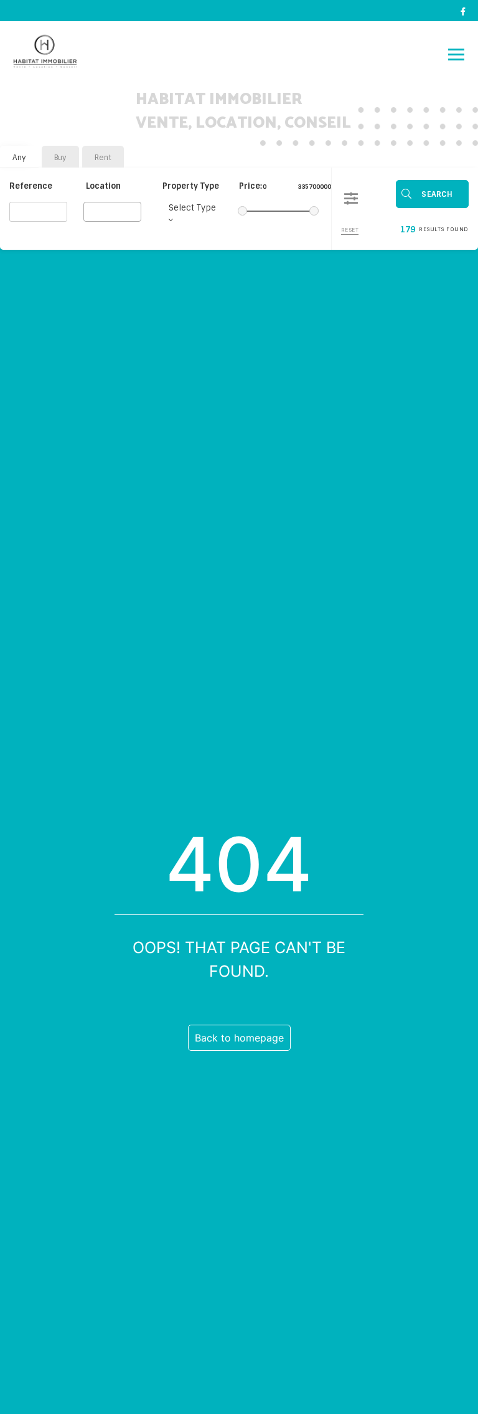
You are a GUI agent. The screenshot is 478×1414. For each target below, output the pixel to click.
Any (19, 158)
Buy (60, 158)
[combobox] (112, 212)
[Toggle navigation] (456, 54)
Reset (350, 230)
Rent (103, 158)
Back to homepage (239, 1038)
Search (436, 194)
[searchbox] (90, 211)
